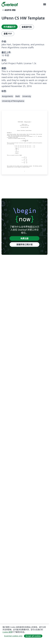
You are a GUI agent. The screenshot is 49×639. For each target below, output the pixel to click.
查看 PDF (8, 33)
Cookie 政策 (7, 632)
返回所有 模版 (9, 10)
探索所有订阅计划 (24, 244)
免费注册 (24, 238)
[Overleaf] (10, 4)
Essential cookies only (13, 636)
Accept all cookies (33, 636)
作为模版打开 (10, 26)
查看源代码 (27, 27)
